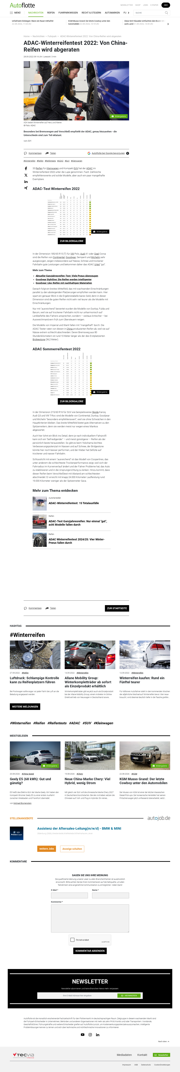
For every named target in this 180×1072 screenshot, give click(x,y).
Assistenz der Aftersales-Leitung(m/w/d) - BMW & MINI (79, 828)
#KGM (134, 774)
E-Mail (54, 890)
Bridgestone (39, 339)
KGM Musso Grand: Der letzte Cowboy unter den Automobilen (143, 781)
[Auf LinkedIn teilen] (26, 181)
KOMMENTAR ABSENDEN (90, 950)
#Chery (80, 774)
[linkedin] (97, 1034)
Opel (96, 253)
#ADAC (74, 723)
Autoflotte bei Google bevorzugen (108, 153)
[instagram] (90, 1034)
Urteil (97, 264)
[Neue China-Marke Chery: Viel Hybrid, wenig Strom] (90, 755)
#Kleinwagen (103, 723)
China (70, 328)
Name (94, 890)
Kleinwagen (53, 168)
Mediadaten (124, 1055)
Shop (137, 5)
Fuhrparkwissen (68, 12)
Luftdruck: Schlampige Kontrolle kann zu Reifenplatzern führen (34, 680)
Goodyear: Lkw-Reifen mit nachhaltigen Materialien (64, 283)
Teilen (53, 153)
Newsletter (127, 5)
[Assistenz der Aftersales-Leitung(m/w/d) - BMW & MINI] (16, 833)
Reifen (51, 12)
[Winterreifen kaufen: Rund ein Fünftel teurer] (145, 655)
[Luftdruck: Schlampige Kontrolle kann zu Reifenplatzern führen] (35, 655)
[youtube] (82, 1034)
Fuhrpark (52, 36)
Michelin (95, 257)
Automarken (112, 12)
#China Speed (28, 774)
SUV (76, 168)
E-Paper (154, 5)
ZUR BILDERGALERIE (71, 241)
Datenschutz (146, 1065)
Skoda (95, 412)
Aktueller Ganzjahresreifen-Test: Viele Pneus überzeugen (67, 275)
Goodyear (71, 257)
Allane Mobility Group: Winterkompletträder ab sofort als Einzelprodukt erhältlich (88, 682)
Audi (82, 253)
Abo (166, 5)
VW (72, 253)
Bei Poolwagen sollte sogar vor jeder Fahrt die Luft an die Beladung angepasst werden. (34, 692)
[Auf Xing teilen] (26, 188)
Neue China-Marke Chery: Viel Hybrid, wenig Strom (87, 781)
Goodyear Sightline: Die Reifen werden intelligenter (64, 279)
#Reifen (25, 673)
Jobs (145, 5)
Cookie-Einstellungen (162, 1065)
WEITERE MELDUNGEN (25, 706)
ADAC (89, 168)
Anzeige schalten (72, 848)
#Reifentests (56, 723)
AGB (136, 1065)
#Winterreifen (27, 635)
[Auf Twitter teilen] (25, 175)
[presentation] (168, 24)
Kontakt (142, 1055)
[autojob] (159, 818)
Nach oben (162, 1041)
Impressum (126, 1065)
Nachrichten (35, 12)
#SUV (86, 723)
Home (27, 36)
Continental (59, 257)
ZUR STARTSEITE (117, 608)
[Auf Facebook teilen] (26, 168)
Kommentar (56, 902)
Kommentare (35, 153)
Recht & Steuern (91, 12)
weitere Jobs (46, 848)
